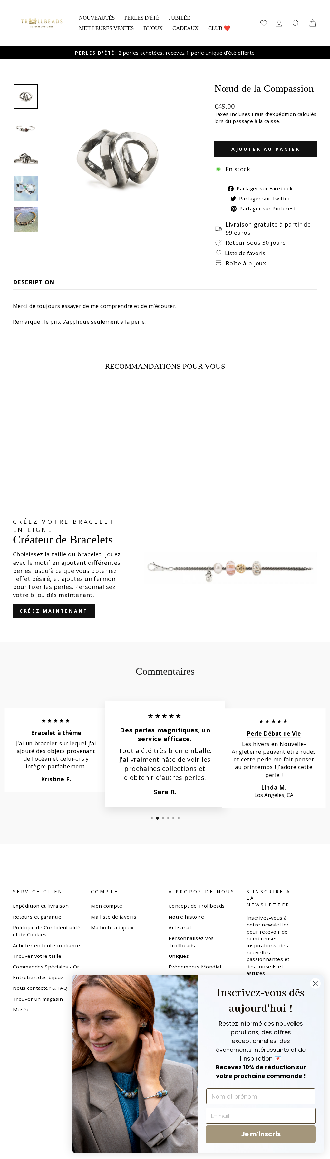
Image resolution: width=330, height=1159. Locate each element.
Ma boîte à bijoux (112, 927)
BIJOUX (153, 28)
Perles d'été (141, 18)
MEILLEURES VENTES (106, 28)
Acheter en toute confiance (46, 945)
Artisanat (180, 927)
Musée (21, 1009)
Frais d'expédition (274, 114)
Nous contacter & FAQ (40, 988)
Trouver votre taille (37, 956)
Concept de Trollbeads (197, 906)
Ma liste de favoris (114, 917)
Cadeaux (185, 28)
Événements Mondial (195, 966)
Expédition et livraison (41, 906)
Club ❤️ (219, 28)
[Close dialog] (315, 983)
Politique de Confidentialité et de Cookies (47, 930)
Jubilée (179, 18)
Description (33, 282)
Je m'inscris (261, 1134)
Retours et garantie (37, 917)
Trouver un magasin (38, 999)
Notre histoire (186, 917)
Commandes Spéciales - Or (46, 966)
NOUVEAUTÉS (97, 18)
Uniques (179, 956)
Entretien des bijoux (38, 977)
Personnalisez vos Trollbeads (191, 941)
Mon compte (106, 906)
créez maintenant (54, 611)
